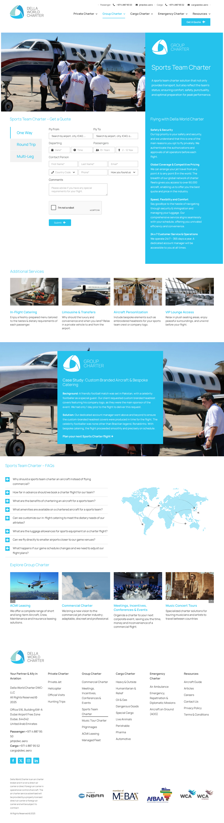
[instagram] (28, 761)
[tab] (26, 132)
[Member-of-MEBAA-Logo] (125, 790)
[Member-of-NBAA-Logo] (91, 789)
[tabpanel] (93, 180)
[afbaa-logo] (159, 787)
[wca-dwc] (197, 790)
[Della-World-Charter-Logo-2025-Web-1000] (26, 6)
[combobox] (70, 136)
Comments (56, 180)
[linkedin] (36, 761)
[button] (12, 600)
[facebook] (13, 761)
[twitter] (21, 761)
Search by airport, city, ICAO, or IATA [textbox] (72, 136)
